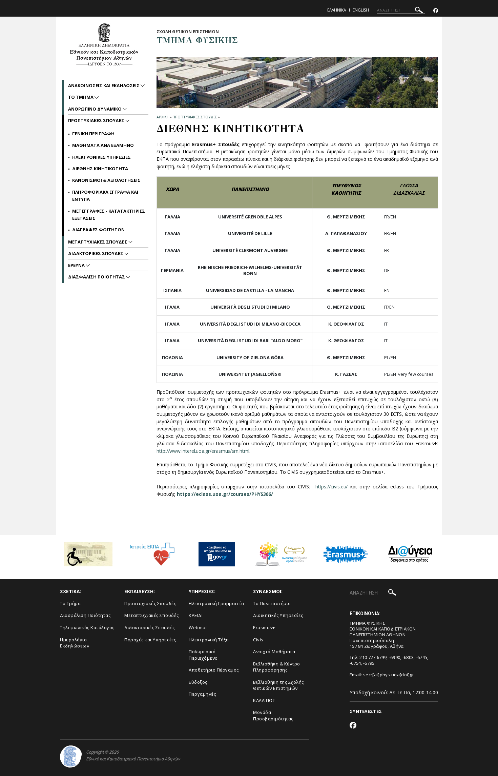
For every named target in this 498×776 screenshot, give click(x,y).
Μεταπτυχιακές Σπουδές (151, 615)
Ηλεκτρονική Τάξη (209, 640)
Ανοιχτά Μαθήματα (274, 651)
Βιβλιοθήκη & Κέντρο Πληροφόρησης (276, 667)
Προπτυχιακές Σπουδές (150, 603)
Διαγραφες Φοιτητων (98, 230)
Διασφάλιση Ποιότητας (85, 615)
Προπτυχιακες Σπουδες (194, 116)
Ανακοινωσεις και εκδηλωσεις (104, 85)
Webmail (198, 627)
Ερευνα (77, 265)
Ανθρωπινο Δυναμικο (95, 109)
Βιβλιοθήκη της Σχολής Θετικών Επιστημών (278, 685)
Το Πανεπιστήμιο (272, 603)
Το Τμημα (81, 97)
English (361, 10)
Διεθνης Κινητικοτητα (100, 169)
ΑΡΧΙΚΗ (163, 116)
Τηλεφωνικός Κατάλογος (87, 627)
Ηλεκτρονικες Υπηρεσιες (101, 157)
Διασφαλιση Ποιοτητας (97, 277)
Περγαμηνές (202, 694)
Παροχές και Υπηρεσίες (150, 640)
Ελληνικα (336, 10)
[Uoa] (71, 756)
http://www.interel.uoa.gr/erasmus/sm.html (203, 451)
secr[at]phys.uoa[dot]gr (388, 675)
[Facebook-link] (435, 11)
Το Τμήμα (70, 603)
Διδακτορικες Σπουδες (96, 253)
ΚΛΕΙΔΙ (196, 615)
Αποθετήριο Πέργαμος (214, 670)
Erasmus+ (264, 627)
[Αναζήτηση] (419, 11)
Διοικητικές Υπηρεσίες (278, 615)
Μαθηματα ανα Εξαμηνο (103, 145)
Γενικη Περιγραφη (93, 134)
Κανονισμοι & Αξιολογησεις (106, 180)
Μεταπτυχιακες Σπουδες (98, 242)
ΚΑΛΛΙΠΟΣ (264, 700)
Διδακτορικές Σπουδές (149, 627)
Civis (258, 640)
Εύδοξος (198, 682)
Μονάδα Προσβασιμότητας (273, 715)
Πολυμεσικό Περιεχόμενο (203, 654)
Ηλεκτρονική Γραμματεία (216, 603)
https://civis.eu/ (331, 486)
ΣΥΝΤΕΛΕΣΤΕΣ (366, 711)
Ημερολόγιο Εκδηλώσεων (74, 643)
